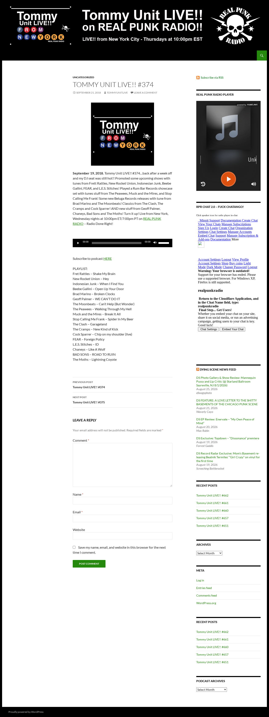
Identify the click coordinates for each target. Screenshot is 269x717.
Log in (200, 580)
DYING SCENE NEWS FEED (218, 369)
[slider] (164, 242)
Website (79, 530)
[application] (122, 243)
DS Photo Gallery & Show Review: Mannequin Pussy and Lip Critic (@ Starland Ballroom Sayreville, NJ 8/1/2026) (226, 381)
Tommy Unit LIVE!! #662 (212, 495)
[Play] (78, 243)
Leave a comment (145, 92)
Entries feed (204, 588)
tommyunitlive (117, 92)
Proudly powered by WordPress (26, 711)
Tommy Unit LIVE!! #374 (89, 384)
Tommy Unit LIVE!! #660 (212, 510)
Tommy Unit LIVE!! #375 (89, 400)
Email (78, 512)
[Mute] (155, 243)
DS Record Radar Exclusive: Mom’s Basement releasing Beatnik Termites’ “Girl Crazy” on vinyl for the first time (228, 457)
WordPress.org (206, 603)
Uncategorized (83, 77)
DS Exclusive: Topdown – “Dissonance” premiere (227, 438)
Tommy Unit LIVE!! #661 (212, 503)
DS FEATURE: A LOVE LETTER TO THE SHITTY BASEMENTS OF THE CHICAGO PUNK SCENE (227, 402)
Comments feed (206, 595)
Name (78, 494)
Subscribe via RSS (212, 77)
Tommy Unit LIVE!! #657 (212, 518)
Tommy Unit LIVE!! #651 (212, 525)
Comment (81, 440)
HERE (107, 258)
